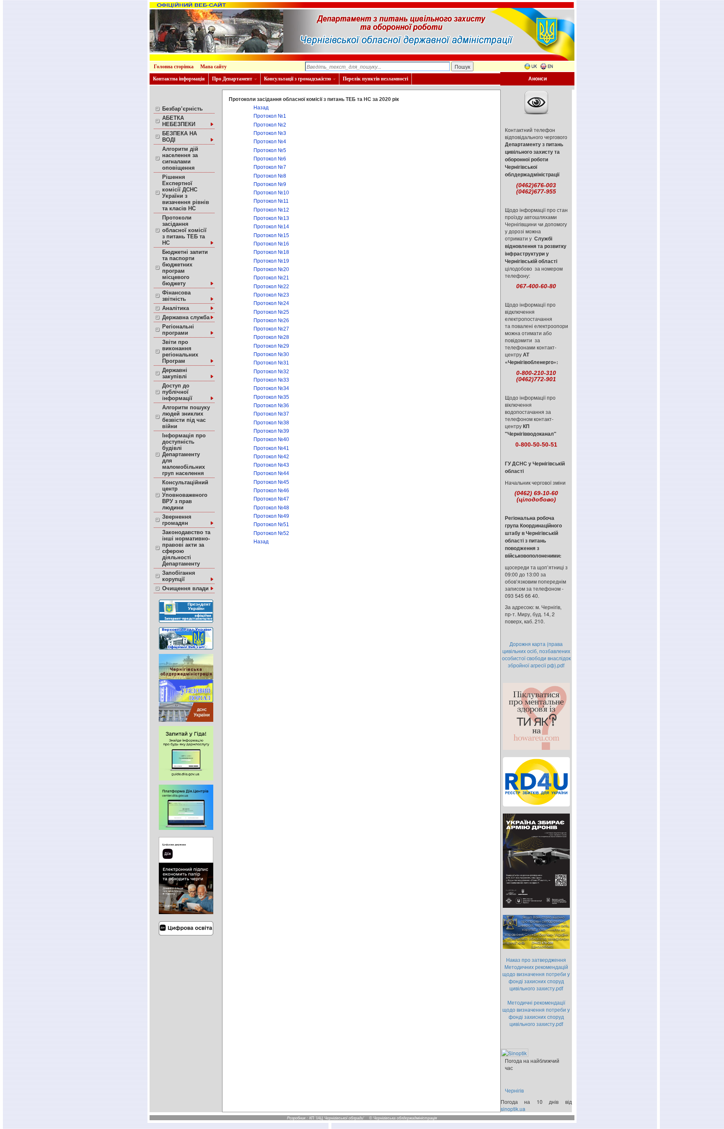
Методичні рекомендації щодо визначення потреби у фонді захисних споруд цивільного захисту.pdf (536, 1013)
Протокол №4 (269, 142)
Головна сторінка (174, 66)
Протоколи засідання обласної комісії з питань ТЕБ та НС (184, 230)
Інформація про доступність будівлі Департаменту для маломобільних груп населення (184, 454)
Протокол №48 (271, 508)
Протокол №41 (271, 448)
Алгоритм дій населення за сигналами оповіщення (180, 158)
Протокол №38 (271, 423)
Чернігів (514, 1090)
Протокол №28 (271, 337)
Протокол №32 (271, 372)
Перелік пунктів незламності (375, 79)
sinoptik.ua (513, 1108)
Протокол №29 (271, 346)
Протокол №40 (271, 439)
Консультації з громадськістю (297, 79)
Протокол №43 (271, 465)
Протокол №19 (271, 261)
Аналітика (175, 308)
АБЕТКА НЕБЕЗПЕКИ (178, 121)
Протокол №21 (271, 278)
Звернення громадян (176, 520)
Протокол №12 (271, 210)
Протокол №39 (271, 431)
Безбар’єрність (182, 109)
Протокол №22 (271, 286)
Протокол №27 (271, 329)
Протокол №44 (271, 473)
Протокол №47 (271, 499)
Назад (261, 108)
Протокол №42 (271, 457)
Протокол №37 (271, 414)
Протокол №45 (271, 482)
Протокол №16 (271, 244)
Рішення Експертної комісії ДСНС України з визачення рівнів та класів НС (185, 193)
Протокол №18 (271, 252)
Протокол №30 (271, 354)
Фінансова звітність (176, 295)
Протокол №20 (271, 269)
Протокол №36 (271, 405)
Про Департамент (232, 79)
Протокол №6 (269, 159)
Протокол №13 (271, 218)
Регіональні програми (178, 329)
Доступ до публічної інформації (177, 391)
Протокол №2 (269, 125)
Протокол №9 (269, 184)
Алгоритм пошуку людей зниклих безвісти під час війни (186, 416)
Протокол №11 (271, 201)
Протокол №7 (269, 167)
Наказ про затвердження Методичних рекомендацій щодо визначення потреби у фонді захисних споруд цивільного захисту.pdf (536, 974)
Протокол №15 (271, 235)
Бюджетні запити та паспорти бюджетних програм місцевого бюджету (185, 268)
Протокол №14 (271, 227)
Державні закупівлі (174, 373)
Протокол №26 (271, 320)
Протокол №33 (271, 380)
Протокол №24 (271, 303)
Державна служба (185, 317)
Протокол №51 (271, 524)
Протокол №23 (271, 295)
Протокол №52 (271, 533)
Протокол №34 (271, 388)
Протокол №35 (271, 397)
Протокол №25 (271, 312)
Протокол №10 (271, 193)
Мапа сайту (213, 66)
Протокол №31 (271, 363)
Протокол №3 (269, 133)
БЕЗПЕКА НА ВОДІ (179, 136)
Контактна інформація (179, 79)
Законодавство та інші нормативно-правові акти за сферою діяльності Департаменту (186, 548)
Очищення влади (185, 588)
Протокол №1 (269, 116)
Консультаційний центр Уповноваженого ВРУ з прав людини (185, 495)
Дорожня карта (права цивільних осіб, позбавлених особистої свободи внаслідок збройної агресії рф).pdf (536, 654)
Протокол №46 (271, 490)
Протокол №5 (269, 150)
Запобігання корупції (178, 576)
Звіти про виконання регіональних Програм (180, 351)
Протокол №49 (271, 516)
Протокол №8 (269, 176)
